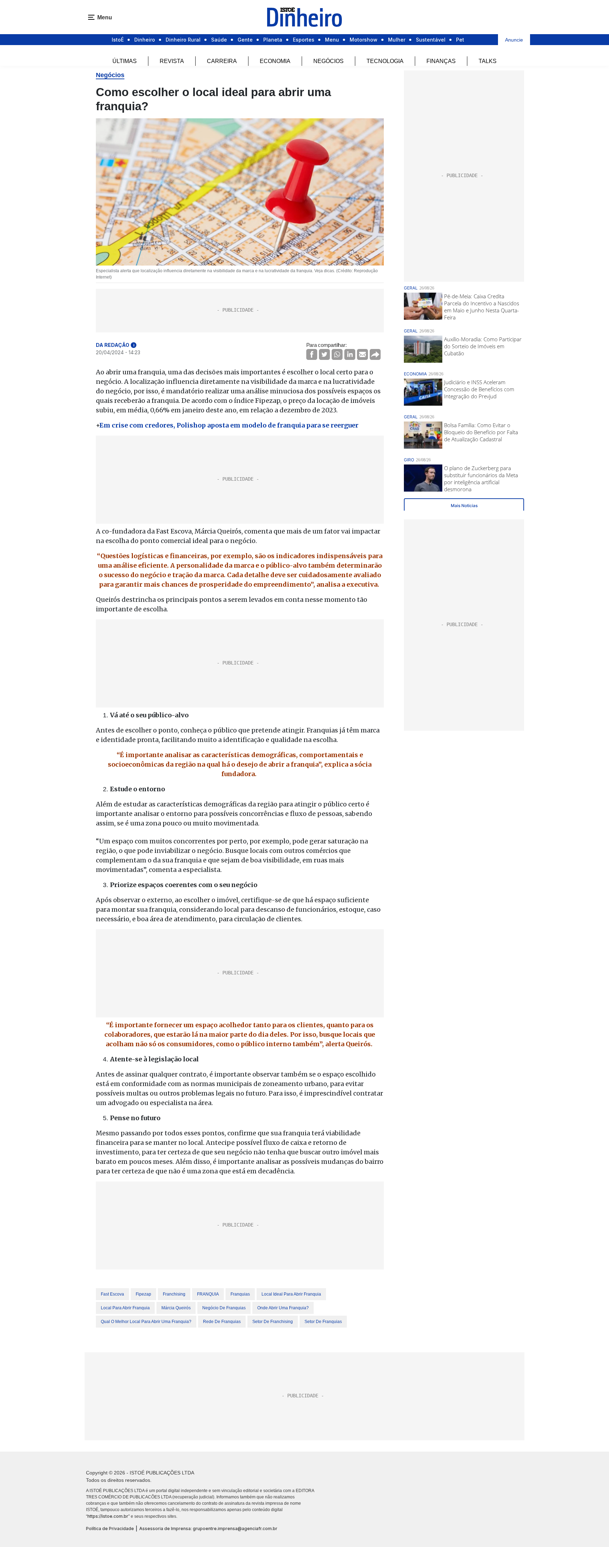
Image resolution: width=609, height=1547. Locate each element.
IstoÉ (118, 40)
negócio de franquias (224, 1307)
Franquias (240, 1294)
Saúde (219, 40)
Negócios (328, 61)
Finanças (441, 61)
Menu (332, 40)
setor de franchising (272, 1321)
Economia (275, 61)
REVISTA (172, 61)
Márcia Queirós (176, 1307)
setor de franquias (323, 1321)
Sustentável (430, 40)
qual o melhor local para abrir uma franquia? (146, 1321)
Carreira (222, 61)
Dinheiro (144, 40)
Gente (245, 40)
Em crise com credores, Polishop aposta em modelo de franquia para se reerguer (228, 425)
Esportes (303, 40)
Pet (460, 40)
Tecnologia (385, 61)
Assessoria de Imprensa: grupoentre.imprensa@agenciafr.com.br (208, 1528)
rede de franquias (222, 1321)
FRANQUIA (208, 1294)
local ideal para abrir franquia (291, 1294)
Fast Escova (112, 1294)
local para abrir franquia (125, 1307)
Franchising (174, 1294)
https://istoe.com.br (107, 1516)
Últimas (124, 61)
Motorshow (363, 40)
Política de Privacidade (110, 1528)
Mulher (396, 40)
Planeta (272, 40)
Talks (488, 61)
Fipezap (143, 1294)
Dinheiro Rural (183, 40)
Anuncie (514, 40)
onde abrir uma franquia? (283, 1307)
